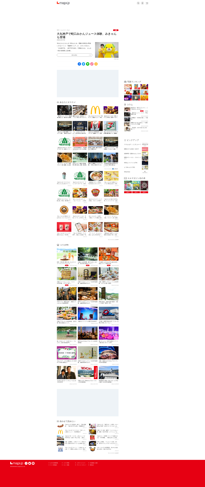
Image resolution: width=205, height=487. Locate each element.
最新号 (128, 192)
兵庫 (116, 30)
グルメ (68, 30)
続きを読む (74, 55)
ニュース (63, 30)
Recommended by (108, 168)
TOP (58, 30)
